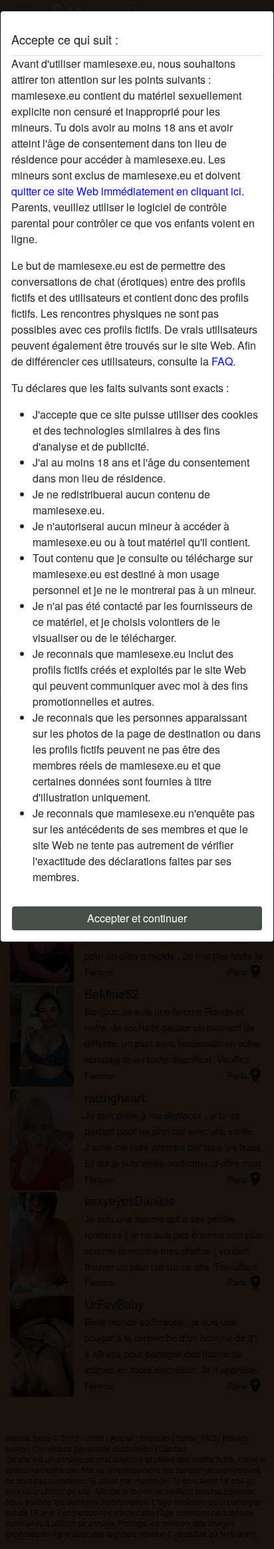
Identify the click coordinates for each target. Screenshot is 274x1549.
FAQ (222, 361)
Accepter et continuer (137, 918)
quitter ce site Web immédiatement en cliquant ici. (127, 191)
